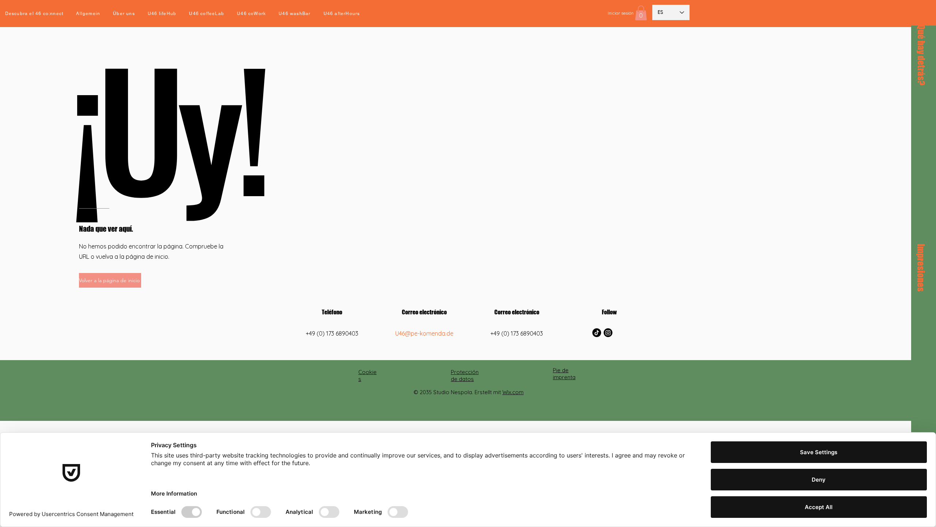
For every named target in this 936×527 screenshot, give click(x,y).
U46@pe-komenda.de (424, 333)
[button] (641, 12)
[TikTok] (596, 332)
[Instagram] (608, 332)
